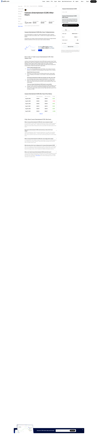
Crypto (55, 1)
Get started (38, 155)
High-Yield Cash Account (67, 1)
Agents (77, 1)
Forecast (19, 16)
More (82, 1)
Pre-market (20, 23)
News (19, 21)
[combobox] (75, 33)
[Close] (83, 430)
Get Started (93, 1)
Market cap (20, 11)
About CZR (20, 6)
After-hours (20, 26)
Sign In (87, 1)
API (73, 1)
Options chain (20, 8)
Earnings (19, 18)
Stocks (43, 1)
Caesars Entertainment (33, 6)
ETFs (52, 1)
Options (47, 1)
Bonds (59, 1)
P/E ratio (19, 13)
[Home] (5, 1)
